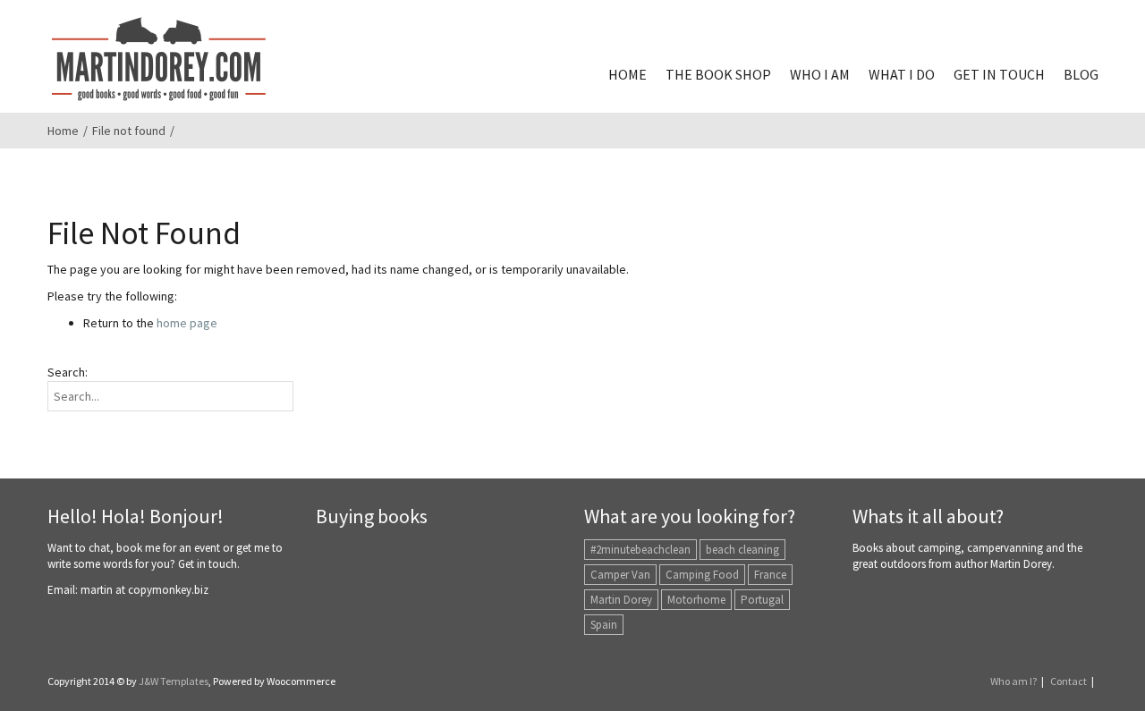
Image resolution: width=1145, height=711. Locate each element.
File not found (128, 131)
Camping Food (702, 574)
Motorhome (696, 599)
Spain (603, 624)
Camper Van (620, 574)
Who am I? (1013, 681)
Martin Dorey (621, 599)
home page (187, 323)
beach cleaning (742, 549)
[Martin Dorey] (158, 59)
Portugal (762, 599)
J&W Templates (173, 681)
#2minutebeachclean (640, 549)
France (770, 574)
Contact (1068, 681)
